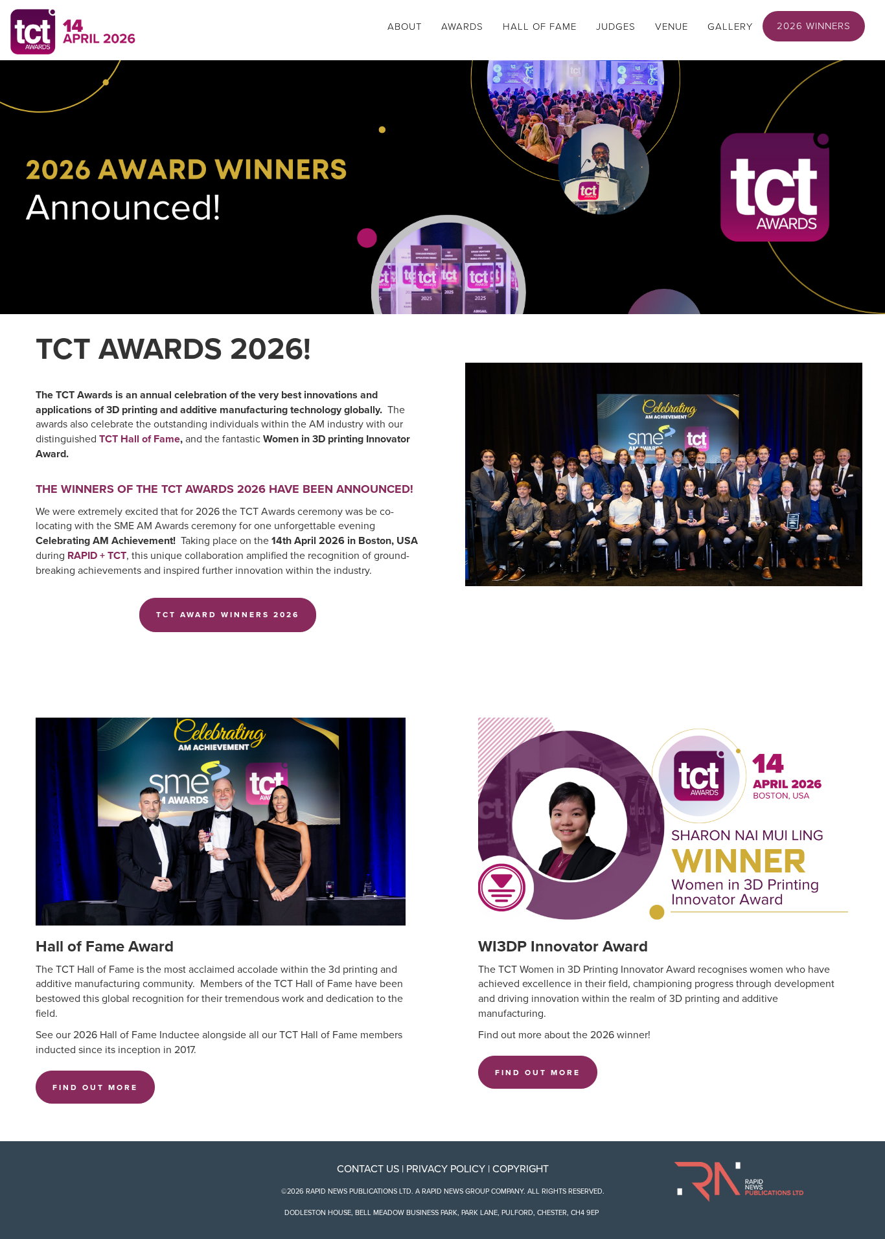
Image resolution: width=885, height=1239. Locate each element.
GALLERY (730, 26)
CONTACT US (368, 1169)
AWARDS (462, 26)
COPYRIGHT (520, 1169)
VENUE (671, 26)
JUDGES (616, 26)
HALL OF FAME (540, 26)
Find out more (95, 1087)
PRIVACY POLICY (445, 1169)
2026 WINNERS (814, 26)
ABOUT (404, 26)
